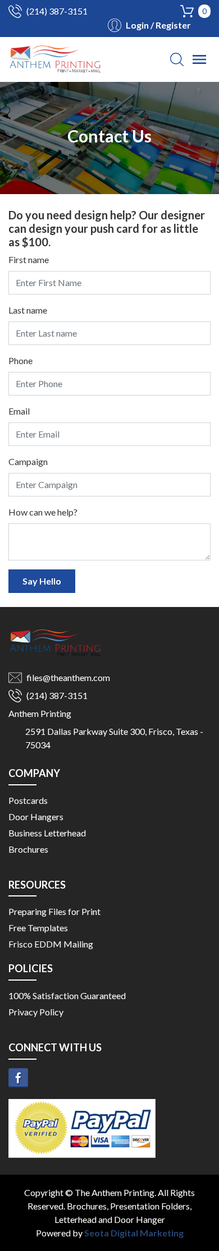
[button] (177, 59)
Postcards (28, 800)
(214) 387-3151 (57, 11)
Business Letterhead (47, 832)
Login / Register (158, 25)
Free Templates (38, 927)
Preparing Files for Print (54, 911)
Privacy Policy (35, 1011)
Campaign (28, 461)
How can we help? (42, 512)
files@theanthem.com (68, 677)
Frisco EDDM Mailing (50, 944)
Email (19, 411)
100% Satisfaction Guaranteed (67, 995)
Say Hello (41, 581)
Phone (20, 360)
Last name (27, 310)
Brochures (28, 849)
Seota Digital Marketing (134, 1232)
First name (28, 259)
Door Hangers (35, 816)
